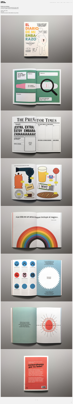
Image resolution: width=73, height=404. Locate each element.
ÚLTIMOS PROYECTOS (53, 2)
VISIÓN (64, 2)
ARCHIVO (58, 2)
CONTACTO (68, 2)
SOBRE (61, 2)
